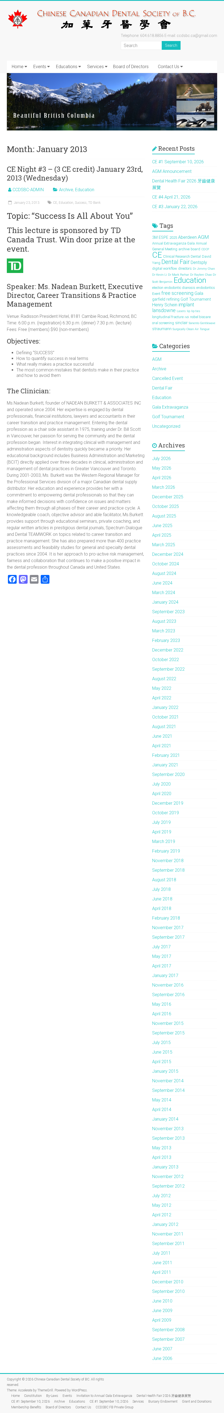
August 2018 (164, 879)
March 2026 (163, 487)
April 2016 (161, 1013)
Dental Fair (175, 261)
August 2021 (164, 726)
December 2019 (167, 803)
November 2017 (168, 927)
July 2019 (161, 822)
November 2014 (168, 1080)
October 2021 (165, 717)
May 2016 (161, 1004)
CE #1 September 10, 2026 (178, 161)
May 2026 (161, 468)
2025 (173, 237)
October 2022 (165, 659)
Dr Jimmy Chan (204, 269)
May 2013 (161, 1147)
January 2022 (165, 707)
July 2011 (161, 1253)
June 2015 (162, 1052)
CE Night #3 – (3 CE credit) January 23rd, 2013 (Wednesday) (75, 173)
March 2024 (163, 592)
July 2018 (161, 889)
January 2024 (165, 602)
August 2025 (164, 516)
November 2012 (168, 1176)
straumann (162, 328)
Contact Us (168, 66)
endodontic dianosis (179, 288)
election (157, 288)
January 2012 (165, 1224)
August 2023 (164, 621)
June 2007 (162, 1348)
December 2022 (167, 650)
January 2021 (165, 764)
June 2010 (162, 1301)
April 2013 (161, 1157)
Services (95, 66)
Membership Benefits (26, 1407)
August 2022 (164, 678)
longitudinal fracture (168, 317)
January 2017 (165, 975)
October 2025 (165, 506)
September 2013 (168, 1138)
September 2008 (168, 1329)
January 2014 (165, 1119)
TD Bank (94, 203)
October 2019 (165, 812)
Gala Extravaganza (170, 407)
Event (156, 294)
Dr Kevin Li (159, 275)
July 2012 (161, 1195)
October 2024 (165, 563)
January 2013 (165, 1167)
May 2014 (161, 1100)
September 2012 (168, 1186)
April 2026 (161, 477)
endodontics (205, 288)
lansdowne (164, 310)
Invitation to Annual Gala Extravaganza (104, 1396)
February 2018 (166, 918)
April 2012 (161, 1214)
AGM (203, 237)
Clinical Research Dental (182, 256)
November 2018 (168, 860)
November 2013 (168, 1128)
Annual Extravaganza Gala (173, 243)
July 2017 (161, 946)
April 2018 (161, 908)
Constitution (33, 1396)
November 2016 (168, 985)
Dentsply (199, 262)
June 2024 (162, 583)
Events (39, 66)
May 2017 (161, 956)
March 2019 (163, 841)
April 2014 (161, 1109)
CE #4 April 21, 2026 (171, 197)
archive (184, 249)
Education (84, 189)
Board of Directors (131, 66)
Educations (66, 66)
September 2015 (168, 1033)
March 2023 (163, 630)
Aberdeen (187, 237)
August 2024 (164, 573)
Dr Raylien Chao (201, 275)
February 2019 (166, 851)
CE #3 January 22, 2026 (175, 206)
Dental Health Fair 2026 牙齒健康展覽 (164, 1396)
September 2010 (168, 1291)
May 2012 (161, 1205)
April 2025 (161, 535)
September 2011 (168, 1243)
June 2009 (162, 1310)
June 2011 (162, 1262)
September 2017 (168, 937)
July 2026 (161, 458)
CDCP (205, 249)
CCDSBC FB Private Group (115, 1407)
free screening (177, 293)
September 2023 (168, 611)
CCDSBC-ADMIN (28, 189)
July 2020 (161, 784)
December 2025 (167, 496)
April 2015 (161, 1061)
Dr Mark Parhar (178, 275)
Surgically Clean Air (186, 329)
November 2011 (168, 1234)
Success (81, 203)
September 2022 (168, 669)
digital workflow (164, 268)
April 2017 (161, 966)
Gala (198, 293)
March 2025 (163, 544)
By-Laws (52, 1396)
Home (17, 66)
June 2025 (162, 525)
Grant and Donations (197, 1401)
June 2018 (162, 899)
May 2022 (161, 688)
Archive (66, 189)
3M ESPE (160, 237)
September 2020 (168, 774)
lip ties (195, 311)
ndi (187, 317)
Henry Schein (164, 304)
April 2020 (161, 793)
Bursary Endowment (163, 1401)
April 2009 (161, 1320)
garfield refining (165, 299)
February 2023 (166, 640)
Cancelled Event (167, 378)
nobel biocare (200, 317)
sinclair (181, 322)
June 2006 (162, 1358)
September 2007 (168, 1339)
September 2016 (168, 994)
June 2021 (162, 736)
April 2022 (161, 697)
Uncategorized (166, 426)
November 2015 (168, 1023)
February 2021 (166, 755)
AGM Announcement (171, 171)
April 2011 (161, 1272)
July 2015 (161, 1042)
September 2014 (168, 1090)
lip (188, 311)
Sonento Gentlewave (202, 323)
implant (186, 304)
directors (185, 268)
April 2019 (161, 832)
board (195, 249)
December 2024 (167, 554)
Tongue (205, 329)
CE (55, 203)
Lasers (181, 311)
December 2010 (167, 1281)
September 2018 (168, 870)
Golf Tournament (196, 299)
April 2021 (161, 745)
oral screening (163, 323)
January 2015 (165, 1071)
